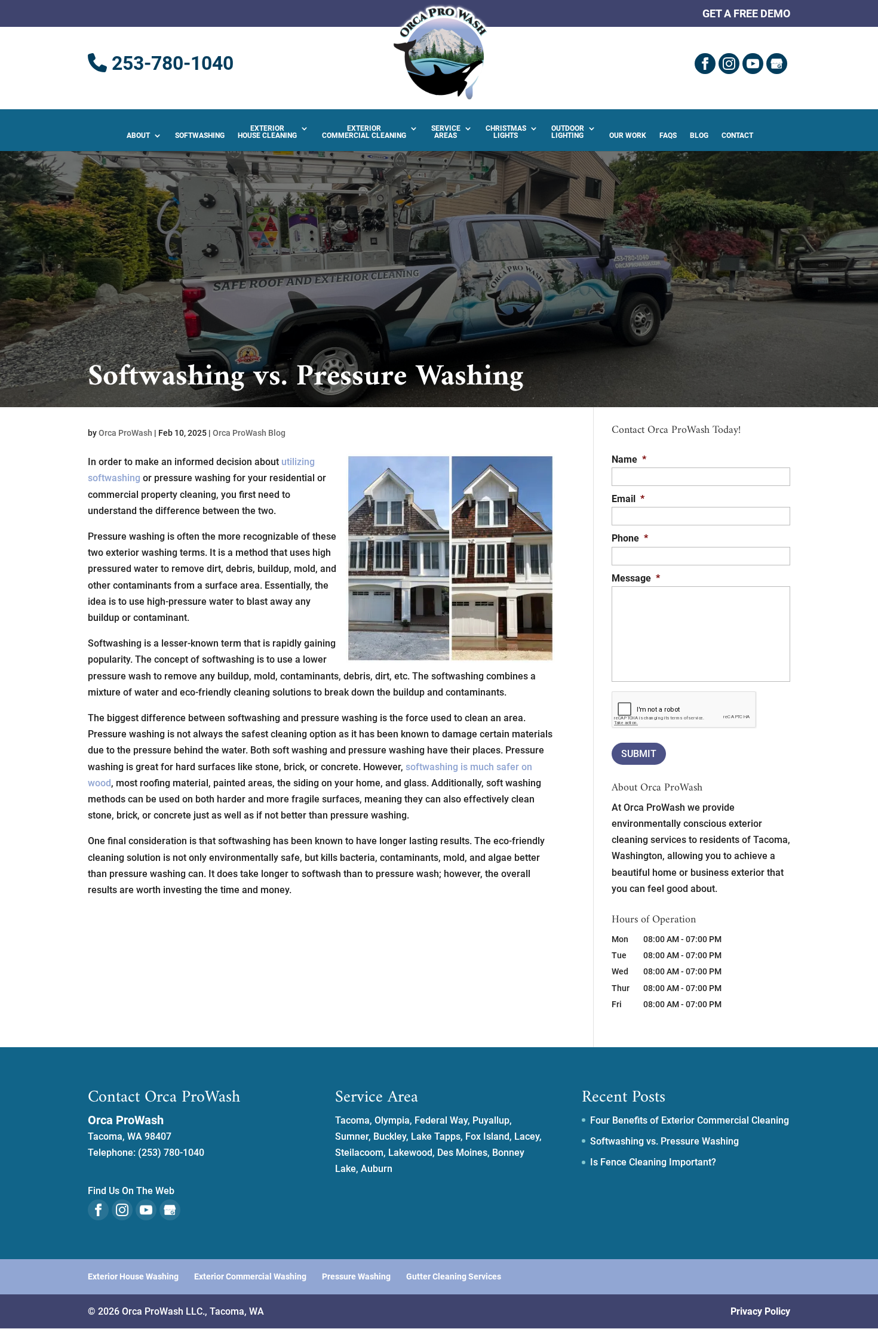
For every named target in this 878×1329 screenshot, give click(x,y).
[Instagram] (729, 63)
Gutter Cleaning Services (453, 1276)
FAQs (668, 135)
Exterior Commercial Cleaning (364, 132)
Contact (737, 135)
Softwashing (200, 135)
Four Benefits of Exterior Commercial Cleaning (689, 1120)
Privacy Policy (760, 1311)
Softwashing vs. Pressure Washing (664, 1141)
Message (636, 578)
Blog (699, 135)
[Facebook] (705, 63)
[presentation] (684, 709)
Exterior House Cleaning (267, 132)
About (138, 135)
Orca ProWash (125, 433)
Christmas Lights (506, 132)
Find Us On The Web (131, 1190)
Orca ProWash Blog (249, 433)
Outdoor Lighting (567, 132)
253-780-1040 (170, 63)
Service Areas (446, 132)
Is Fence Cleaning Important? (653, 1162)
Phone (630, 538)
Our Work (627, 135)
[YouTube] (752, 63)
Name (629, 459)
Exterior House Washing (133, 1276)
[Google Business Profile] (776, 63)
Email (628, 498)
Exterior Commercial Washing (250, 1276)
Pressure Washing (356, 1276)
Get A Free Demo (746, 14)
